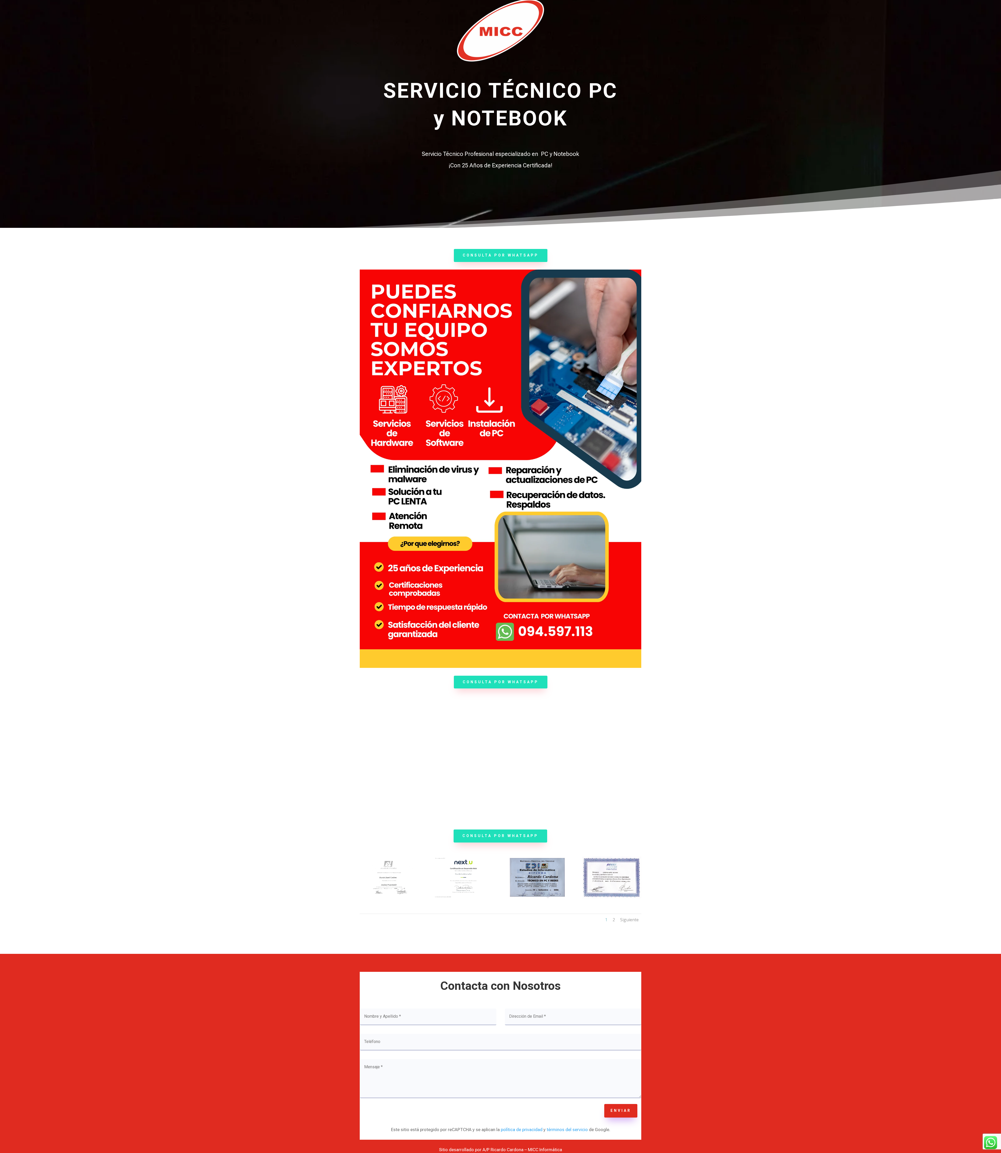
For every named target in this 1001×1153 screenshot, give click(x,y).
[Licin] (611, 896)
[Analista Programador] (389, 896)
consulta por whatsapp (501, 255)
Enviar (621, 1110)
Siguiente (629, 920)
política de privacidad (521, 1129)
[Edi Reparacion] (537, 896)
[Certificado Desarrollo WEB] (463, 896)
